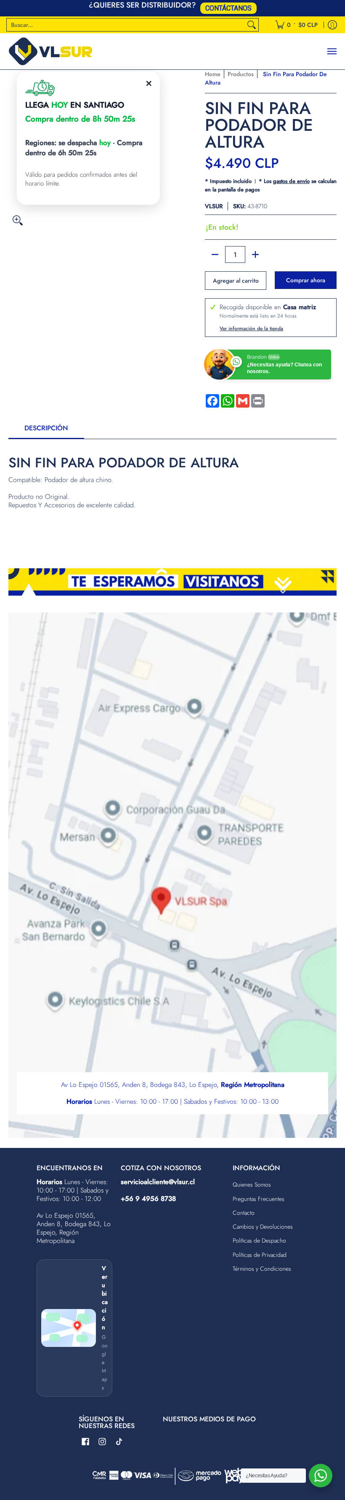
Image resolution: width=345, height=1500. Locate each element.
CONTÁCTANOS (228, 8)
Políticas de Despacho (259, 1240)
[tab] (46, 431)
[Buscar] (251, 25)
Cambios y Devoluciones (263, 1226)
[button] (85, 1442)
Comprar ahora (305, 280)
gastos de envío (291, 181)
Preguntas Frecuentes (258, 1199)
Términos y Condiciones (262, 1268)
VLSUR (214, 206)
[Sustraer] (215, 254)
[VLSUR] (50, 51)
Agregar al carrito (236, 280)
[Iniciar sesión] (332, 24)
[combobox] (126, 25)
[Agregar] (255, 254)
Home (212, 74)
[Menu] (331, 51)
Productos (241, 74)
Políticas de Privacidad (260, 1255)
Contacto (244, 1212)
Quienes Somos (252, 1184)
